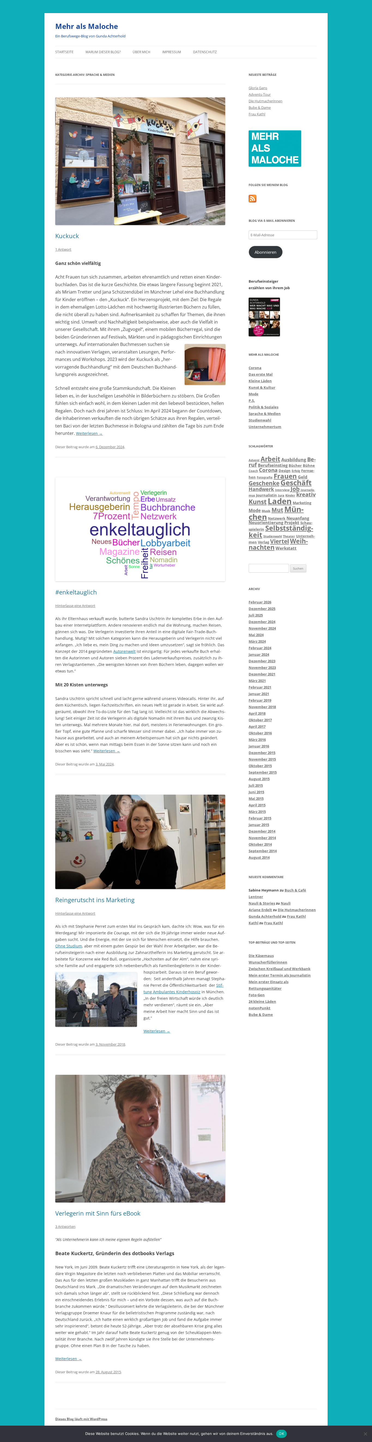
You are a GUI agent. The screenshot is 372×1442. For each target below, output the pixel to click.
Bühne (309, 465)
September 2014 (263, 850)
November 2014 (262, 837)
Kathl (253, 922)
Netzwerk (276, 518)
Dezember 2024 (262, 621)
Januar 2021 (259, 693)
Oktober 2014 (260, 844)
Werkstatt (286, 548)
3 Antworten (65, 1226)
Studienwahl (260, 420)
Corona (255, 367)
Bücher (295, 465)
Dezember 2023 (262, 661)
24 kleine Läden (262, 1001)
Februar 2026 (260, 602)
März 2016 (257, 739)
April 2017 (257, 726)
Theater (289, 536)
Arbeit (270, 459)
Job (295, 489)
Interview (282, 490)
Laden (280, 501)
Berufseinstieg (273, 465)
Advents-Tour (260, 94)
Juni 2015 (256, 791)
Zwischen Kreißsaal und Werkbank (279, 968)
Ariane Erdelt (260, 909)
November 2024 (262, 628)
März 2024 (257, 641)
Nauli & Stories (262, 903)
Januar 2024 (259, 654)
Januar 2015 (259, 824)
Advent (254, 460)
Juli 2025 (256, 615)
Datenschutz (205, 52)
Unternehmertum (265, 426)
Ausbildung (293, 459)
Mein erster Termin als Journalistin (280, 975)
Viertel (279, 541)
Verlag (263, 542)
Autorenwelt (124, 651)
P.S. (252, 400)
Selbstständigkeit (281, 531)
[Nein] (365, 1434)
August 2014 (259, 857)
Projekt (291, 522)
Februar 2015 (260, 818)
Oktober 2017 (260, 719)
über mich (141, 52)
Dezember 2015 (262, 752)
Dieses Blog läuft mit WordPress (81, 1419)
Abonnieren (265, 252)
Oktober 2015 (260, 765)
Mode (253, 393)
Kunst (258, 501)
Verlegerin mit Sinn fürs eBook (98, 1213)
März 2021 (257, 680)
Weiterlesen (89, 433)
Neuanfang (297, 518)
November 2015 (262, 759)
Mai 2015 (256, 798)
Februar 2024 (260, 647)
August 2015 (259, 778)
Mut (277, 510)
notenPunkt (259, 1008)
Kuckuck (67, 236)
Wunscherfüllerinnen (268, 962)
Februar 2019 (260, 700)
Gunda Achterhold (265, 916)
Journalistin (266, 495)
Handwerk (261, 489)
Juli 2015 (256, 785)
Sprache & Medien (265, 413)
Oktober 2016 (260, 733)
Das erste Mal (261, 374)
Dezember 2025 (262, 608)
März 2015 (257, 811)
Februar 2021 (260, 687)
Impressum (171, 52)
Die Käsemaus (261, 955)
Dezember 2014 (262, 831)
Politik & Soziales (263, 407)
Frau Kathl (257, 114)
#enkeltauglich (76, 592)
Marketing (302, 502)
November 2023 (262, 667)
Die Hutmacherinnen (265, 100)
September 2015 (263, 772)
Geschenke (264, 483)
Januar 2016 (259, 746)
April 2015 (257, 805)
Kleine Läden (260, 380)
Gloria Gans (258, 87)
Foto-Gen (257, 994)
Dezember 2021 (262, 674)
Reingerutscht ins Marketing (95, 900)
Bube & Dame (260, 107)
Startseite (64, 52)
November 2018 (262, 706)
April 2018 (257, 713)
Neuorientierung (266, 522)
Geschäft (296, 482)
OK (281, 1433)
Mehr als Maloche (86, 26)
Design (285, 470)
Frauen (285, 475)
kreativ (306, 494)
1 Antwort (63, 249)
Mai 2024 (256, 634)
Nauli (286, 903)
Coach (253, 471)
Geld (302, 477)
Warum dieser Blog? (103, 52)
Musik (266, 511)
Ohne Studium (68, 946)
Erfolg (296, 471)
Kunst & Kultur (262, 387)
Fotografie (265, 477)
